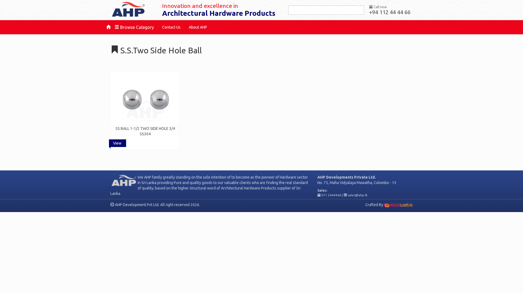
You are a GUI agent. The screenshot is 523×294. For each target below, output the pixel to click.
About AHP (198, 27)
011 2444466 (331, 195)
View (117, 143)
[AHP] (132, 9)
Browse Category (136, 27)
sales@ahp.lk (357, 195)
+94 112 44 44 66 (390, 12)
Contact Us (171, 27)
